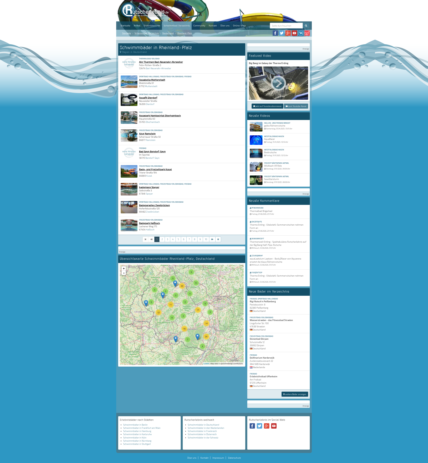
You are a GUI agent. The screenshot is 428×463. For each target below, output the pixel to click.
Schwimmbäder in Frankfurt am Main (141, 428)
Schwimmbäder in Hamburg (137, 431)
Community (199, 25)
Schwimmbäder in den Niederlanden (206, 428)
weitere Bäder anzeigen (295, 394)
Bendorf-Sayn (152, 158)
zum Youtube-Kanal (297, 106)
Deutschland (168, 33)
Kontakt (213, 25)
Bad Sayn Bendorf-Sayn (152, 151)
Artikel (137, 25)
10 (206, 239)
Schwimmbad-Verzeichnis (177, 25)
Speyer (149, 193)
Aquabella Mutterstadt (152, 79)
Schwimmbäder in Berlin (135, 424)
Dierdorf (150, 104)
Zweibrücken (152, 211)
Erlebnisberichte (152, 25)
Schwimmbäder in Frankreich (202, 431)
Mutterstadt (151, 86)
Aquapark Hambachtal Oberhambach (160, 115)
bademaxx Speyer (149, 187)
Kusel (149, 175)
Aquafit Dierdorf (148, 97)
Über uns (225, 25)
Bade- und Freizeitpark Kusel (155, 169)
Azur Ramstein (147, 133)
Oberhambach (153, 122)
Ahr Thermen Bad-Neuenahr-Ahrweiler (161, 61)
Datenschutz (234, 457)
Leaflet (206, 363)
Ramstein (150, 140)
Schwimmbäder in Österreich (202, 434)
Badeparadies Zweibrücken (154, 205)
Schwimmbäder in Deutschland (203, 424)
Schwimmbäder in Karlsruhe (137, 434)
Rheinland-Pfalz (184, 33)
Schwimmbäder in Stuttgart (137, 444)
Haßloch (150, 229)
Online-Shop (239, 25)
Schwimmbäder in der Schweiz (203, 437)
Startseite (125, 25)
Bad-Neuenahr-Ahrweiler (158, 68)
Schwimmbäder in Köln (134, 437)
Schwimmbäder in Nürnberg (137, 440)
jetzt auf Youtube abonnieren (268, 106)
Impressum (218, 457)
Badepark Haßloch (149, 223)
